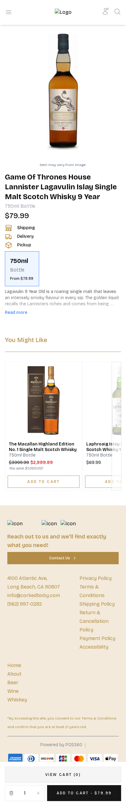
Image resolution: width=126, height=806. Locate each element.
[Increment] (38, 793)
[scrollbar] (63, 268)
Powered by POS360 (61, 744)
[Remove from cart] (11, 793)
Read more (16, 312)
